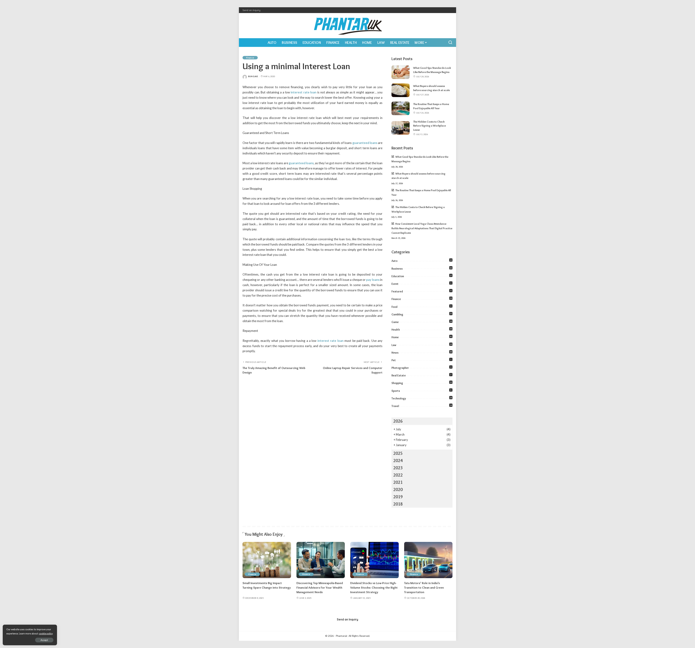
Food (394, 307)
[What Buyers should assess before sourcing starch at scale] (400, 90)
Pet (393, 360)
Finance (250, 57)
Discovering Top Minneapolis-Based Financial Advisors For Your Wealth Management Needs (319, 587)
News (395, 352)
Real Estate (398, 375)
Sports (395, 391)
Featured (397, 291)
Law (393, 345)
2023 (398, 467)
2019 (398, 496)
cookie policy (46, 633)
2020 (398, 489)
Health (395, 329)
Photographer (400, 368)
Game (395, 322)
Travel (395, 406)
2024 (398, 460)
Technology (398, 398)
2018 (398, 504)
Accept (44, 640)
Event (395, 284)
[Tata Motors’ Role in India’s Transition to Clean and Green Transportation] (428, 560)
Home (395, 337)
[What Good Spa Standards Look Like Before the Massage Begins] (400, 72)
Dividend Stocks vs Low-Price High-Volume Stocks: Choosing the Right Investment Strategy (374, 587)
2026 (398, 421)
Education (397, 276)
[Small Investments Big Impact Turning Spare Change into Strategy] (267, 560)
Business (397, 268)
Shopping (397, 383)
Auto (394, 261)
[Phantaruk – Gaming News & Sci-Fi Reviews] (347, 26)
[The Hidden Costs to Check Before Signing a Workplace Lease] (400, 128)
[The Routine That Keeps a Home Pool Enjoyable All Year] (400, 108)
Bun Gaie (253, 76)
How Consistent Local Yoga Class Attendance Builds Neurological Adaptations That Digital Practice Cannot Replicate (421, 228)
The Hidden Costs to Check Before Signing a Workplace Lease (429, 125)
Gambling (397, 314)
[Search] (450, 42)
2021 (398, 482)
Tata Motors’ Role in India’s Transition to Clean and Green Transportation (424, 587)
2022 (398, 475)
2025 (398, 453)
